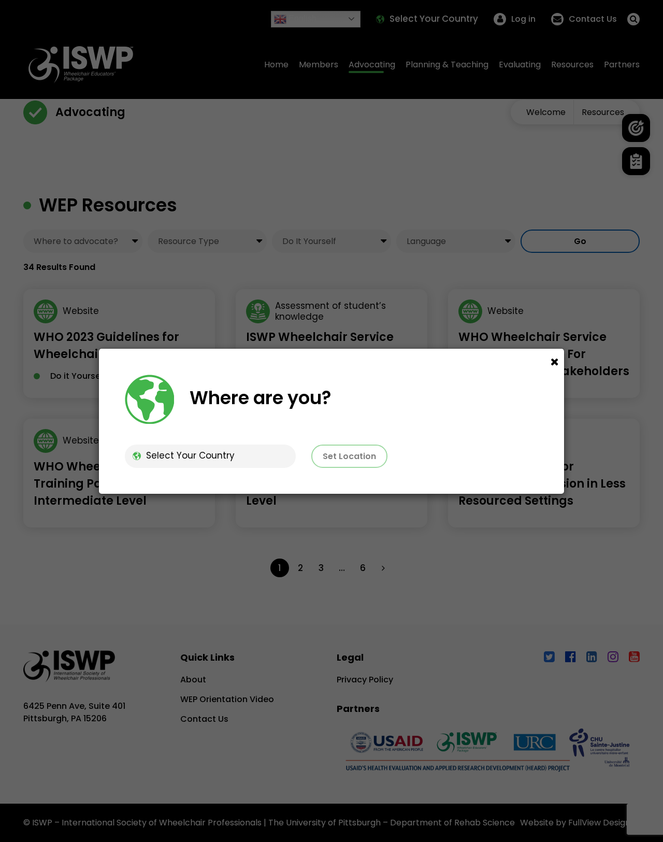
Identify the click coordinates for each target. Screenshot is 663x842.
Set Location (349, 456)
